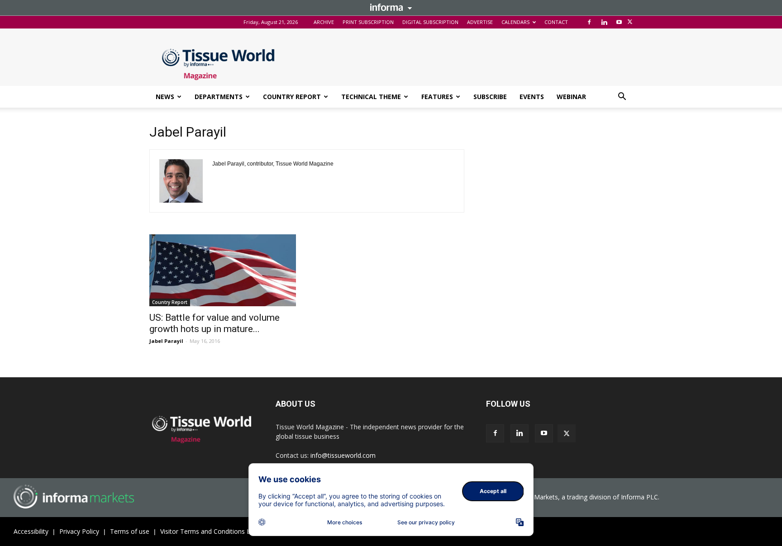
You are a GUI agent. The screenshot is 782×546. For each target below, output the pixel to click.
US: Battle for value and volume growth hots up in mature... (214, 323)
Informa (391, 7)
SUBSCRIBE (490, 96)
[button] (622, 97)
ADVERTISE (480, 22)
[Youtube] (619, 22)
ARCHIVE (324, 22)
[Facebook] (589, 22)
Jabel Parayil (166, 340)
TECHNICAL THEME (371, 96)
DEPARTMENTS (219, 96)
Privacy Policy (79, 531)
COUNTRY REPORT (292, 96)
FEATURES (437, 96)
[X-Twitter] (630, 22)
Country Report (169, 302)
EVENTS (532, 96)
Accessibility (31, 531)
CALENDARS (515, 22)
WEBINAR (571, 96)
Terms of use (129, 531)
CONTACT (556, 22)
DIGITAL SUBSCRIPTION (430, 22)
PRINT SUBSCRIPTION (368, 22)
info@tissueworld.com (343, 455)
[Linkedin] (604, 22)
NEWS (165, 96)
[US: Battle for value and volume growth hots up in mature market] (222, 270)
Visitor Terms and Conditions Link (209, 531)
